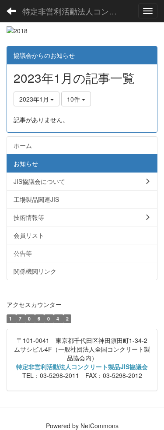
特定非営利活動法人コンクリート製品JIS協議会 (76, 11)
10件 (74, 99)
